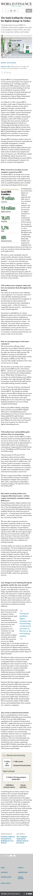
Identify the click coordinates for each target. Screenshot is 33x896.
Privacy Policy (6, 883)
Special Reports (21, 877)
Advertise (4, 872)
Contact (20, 867)
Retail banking (11, 63)
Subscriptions (22, 872)
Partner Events (6, 877)
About (3, 867)
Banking (3, 63)
